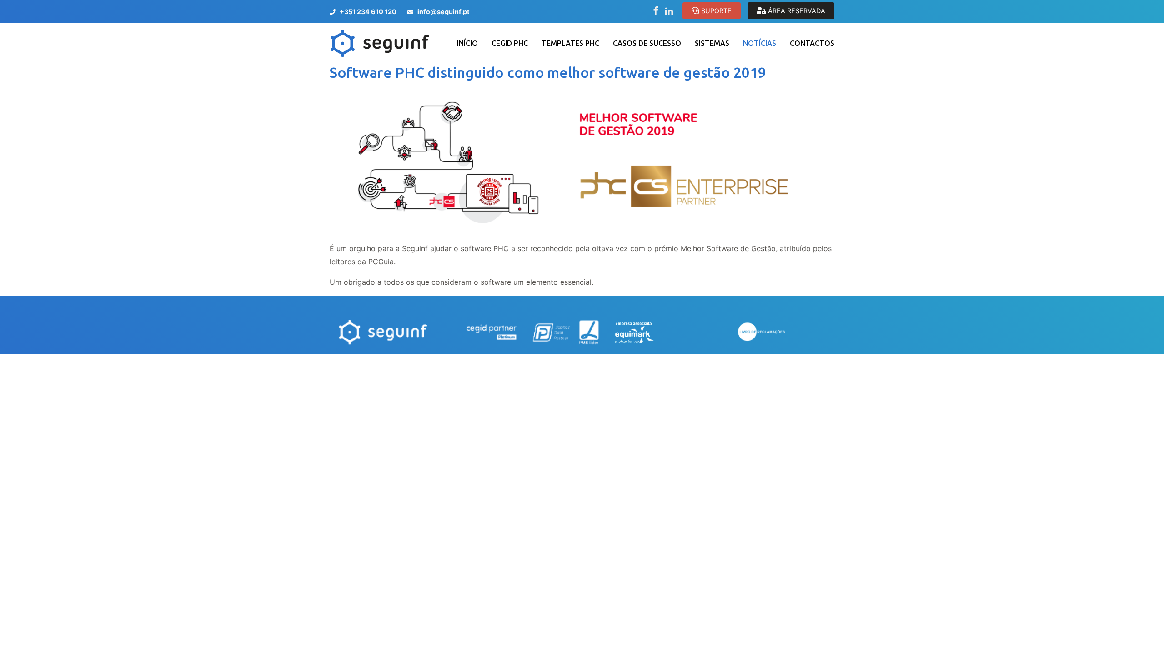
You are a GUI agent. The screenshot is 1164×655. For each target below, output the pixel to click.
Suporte (716, 11)
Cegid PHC (510, 43)
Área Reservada (796, 11)
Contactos (812, 43)
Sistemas (712, 43)
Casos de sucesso (647, 43)
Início (467, 43)
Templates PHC (570, 43)
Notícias (759, 43)
